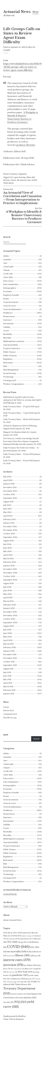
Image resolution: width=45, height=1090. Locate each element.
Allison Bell (30, 177)
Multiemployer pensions (13, 341)
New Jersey (12, 972)
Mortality (7, 338)
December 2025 (10, 487)
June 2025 (7, 509)
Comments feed (10, 714)
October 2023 (9, 576)
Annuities (7, 260)
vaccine (8, 1002)
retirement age (13, 982)
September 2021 (10, 665)
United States (11, 998)
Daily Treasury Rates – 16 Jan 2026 (18, 461)
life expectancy (17, 969)
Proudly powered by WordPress (14, 1016)
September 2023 (10, 580)
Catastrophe (8, 267)
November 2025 (10, 491)
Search (36, 739)
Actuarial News (17, 12)
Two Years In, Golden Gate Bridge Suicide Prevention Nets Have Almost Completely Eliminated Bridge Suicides (21, 441)
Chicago (22, 942)
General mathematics (12, 309)
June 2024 (7, 548)
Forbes (11, 956)
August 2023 (8, 583)
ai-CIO (16, 933)
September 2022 (10, 623)
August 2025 (8, 502)
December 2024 (10, 526)
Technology (8, 377)
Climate (6, 270)
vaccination (27, 997)
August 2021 (8, 669)
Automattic (19, 1019)
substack (8, 984)
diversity (6, 180)
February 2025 (9, 519)
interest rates (16, 960)
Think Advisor (8, 183)
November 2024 (10, 530)
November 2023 (10, 573)
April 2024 (7, 555)
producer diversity (25, 145)
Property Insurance (11, 348)
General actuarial (10, 302)
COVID (18, 947)
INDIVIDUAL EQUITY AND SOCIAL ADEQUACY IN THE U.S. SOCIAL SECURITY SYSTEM (22, 400)
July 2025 (7, 505)
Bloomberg (12, 939)
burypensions (25, 939)
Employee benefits (11, 295)
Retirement (8, 363)
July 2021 (7, 672)
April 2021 (7, 683)
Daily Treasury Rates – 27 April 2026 (18, 407)
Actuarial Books (10, 894)
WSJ (20, 1001)
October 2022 (9, 619)
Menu (35, 12)
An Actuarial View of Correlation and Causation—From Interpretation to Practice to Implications (22, 196)
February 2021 (9, 690)
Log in (6, 707)
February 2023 (9, 605)
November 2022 (10, 615)
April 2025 (7, 516)
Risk (5, 366)
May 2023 (7, 594)
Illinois (22, 955)
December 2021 (9, 654)
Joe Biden (30, 965)
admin (6, 256)
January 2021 (8, 694)
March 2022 (8, 644)
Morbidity (7, 334)
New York (25, 972)
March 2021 (8, 687)
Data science (8, 281)
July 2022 (7, 630)
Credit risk (7, 274)
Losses (6, 331)
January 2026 (9, 484)
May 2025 (7, 512)
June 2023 (7, 590)
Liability (6, 327)
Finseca (13, 180)
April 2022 (7, 640)
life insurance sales (24, 180)
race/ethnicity (16, 979)
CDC (12, 942)
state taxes (25, 982)
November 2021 (10, 658)
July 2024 (7, 544)
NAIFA (34, 180)
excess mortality (14, 951)
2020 (6, 933)
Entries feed (8, 710)
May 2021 (7, 679)
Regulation (23, 174)
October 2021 (9, 662)
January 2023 (9, 608)
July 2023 (7, 587)
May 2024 (7, 551)
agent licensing (20, 177)
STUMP (35, 982)
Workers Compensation (13, 384)
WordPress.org (9, 718)
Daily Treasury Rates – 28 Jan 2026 (18, 419)
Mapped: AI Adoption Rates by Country (20, 432)
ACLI (11, 177)
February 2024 (9, 562)
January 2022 (9, 651)
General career (9, 306)
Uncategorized (9, 380)
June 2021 (7, 676)
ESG (34, 947)
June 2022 (7, 633)
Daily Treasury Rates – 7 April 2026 (18, 413)
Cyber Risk (8, 277)
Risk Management (10, 370)
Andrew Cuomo (28, 936)
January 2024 (9, 566)
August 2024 (8, 541)
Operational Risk (10, 345)
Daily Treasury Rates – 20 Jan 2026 (18, 454)
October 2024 (9, 534)
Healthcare (8, 313)
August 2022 (8, 626)
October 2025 (9, 494)
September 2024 (10, 537)
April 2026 (7, 480)
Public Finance (9, 352)
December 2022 (10, 612)
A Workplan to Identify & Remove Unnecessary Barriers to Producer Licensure (24, 215)
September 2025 (10, 498)
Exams (6, 299)
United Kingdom (33, 994)
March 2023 (8, 601)
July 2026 (7, 477)
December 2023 (10, 569)
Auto (5, 263)
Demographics (9, 288)
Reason (30, 979)
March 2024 (8, 559)
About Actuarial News (12, 920)
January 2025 (9, 523)
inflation (35, 956)
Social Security (9, 373)
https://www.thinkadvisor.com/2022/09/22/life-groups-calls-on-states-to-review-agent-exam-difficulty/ (22, 66)
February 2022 (9, 647)
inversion (13, 965)
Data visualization (10, 284)
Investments (8, 323)
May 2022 (7, 637)
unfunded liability (18, 994)
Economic (7, 291)
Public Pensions (10, 356)
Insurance (14, 174)
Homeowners (9, 316)
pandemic (20, 975)
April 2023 (7, 598)
